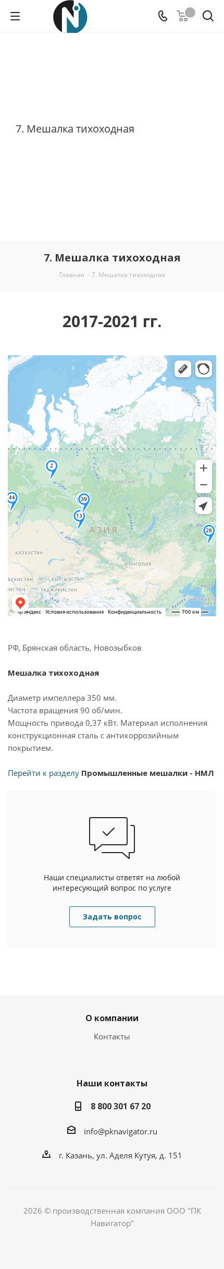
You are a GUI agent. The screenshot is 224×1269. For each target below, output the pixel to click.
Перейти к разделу (111, 773)
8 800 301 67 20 (121, 1106)
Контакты (112, 1036)
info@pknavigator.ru (120, 1131)
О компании (112, 1018)
